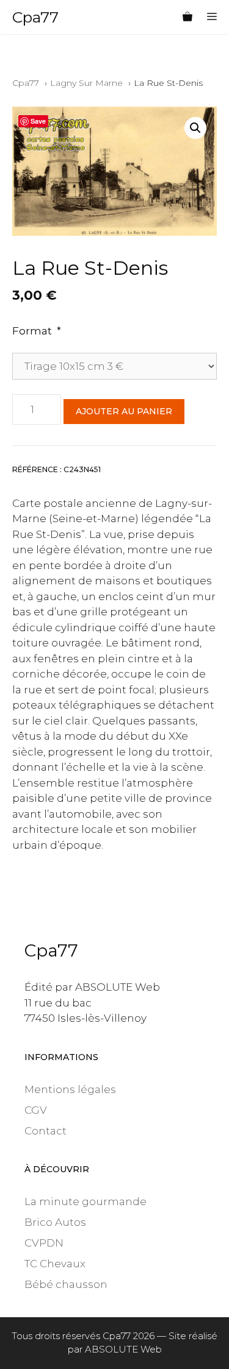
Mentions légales (70, 1089)
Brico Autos (55, 1222)
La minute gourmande (85, 1201)
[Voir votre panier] (187, 17)
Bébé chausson (65, 1284)
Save (38, 121)
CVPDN (44, 1243)
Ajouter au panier (124, 411)
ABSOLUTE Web (123, 1349)
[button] (195, 128)
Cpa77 (35, 17)
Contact (45, 1131)
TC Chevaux (54, 1264)
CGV (35, 1110)
